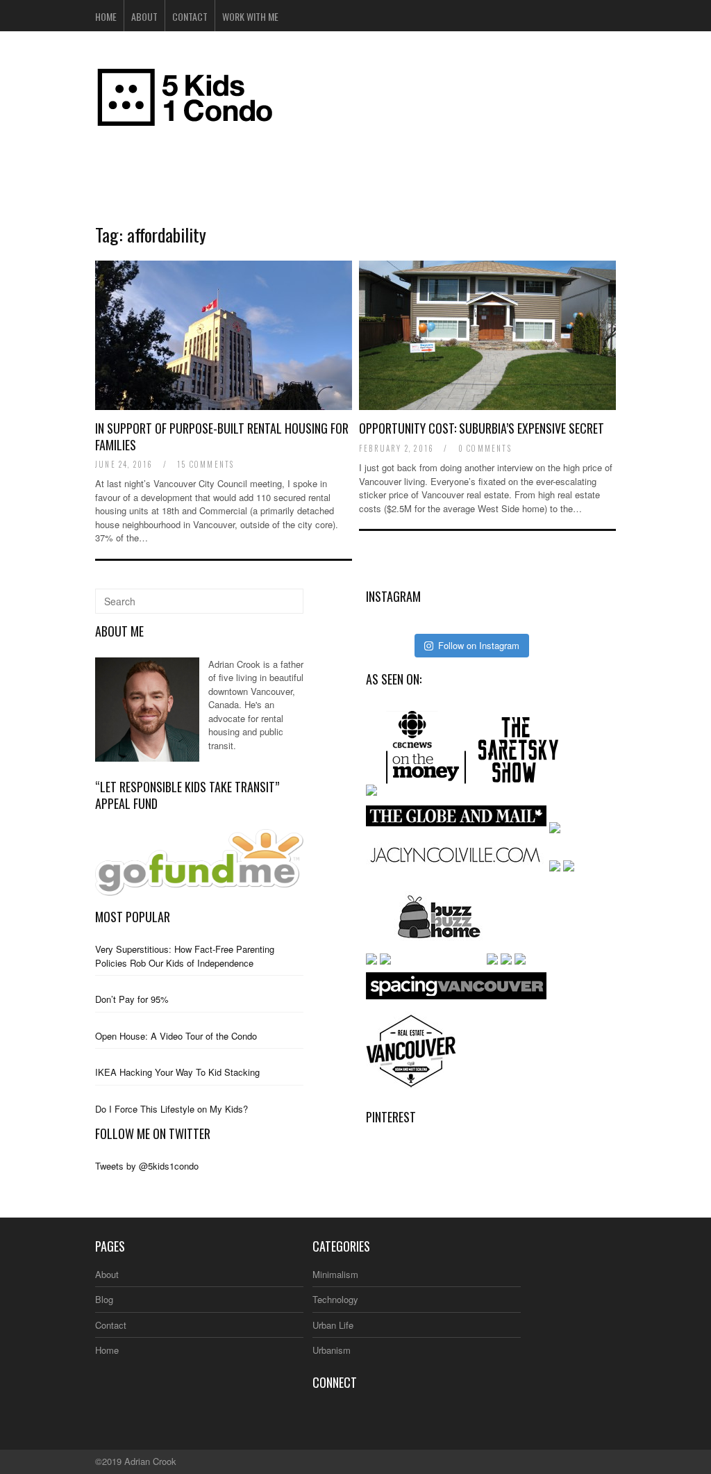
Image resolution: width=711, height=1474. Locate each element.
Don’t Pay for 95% (132, 999)
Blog (104, 1299)
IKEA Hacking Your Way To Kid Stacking (177, 1072)
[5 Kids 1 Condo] (185, 120)
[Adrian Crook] (147, 757)
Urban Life (332, 1325)
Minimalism (335, 1274)
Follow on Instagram (478, 645)
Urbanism (331, 1350)
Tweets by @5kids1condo (147, 1165)
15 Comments (205, 464)
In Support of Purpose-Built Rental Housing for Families (222, 436)
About (144, 16)
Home (106, 16)
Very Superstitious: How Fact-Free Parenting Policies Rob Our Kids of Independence (184, 955)
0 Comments (485, 448)
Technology (335, 1299)
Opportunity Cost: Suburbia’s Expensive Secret (481, 428)
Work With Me (250, 16)
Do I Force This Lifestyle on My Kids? (171, 1108)
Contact (190, 16)
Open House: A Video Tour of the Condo (176, 1035)
